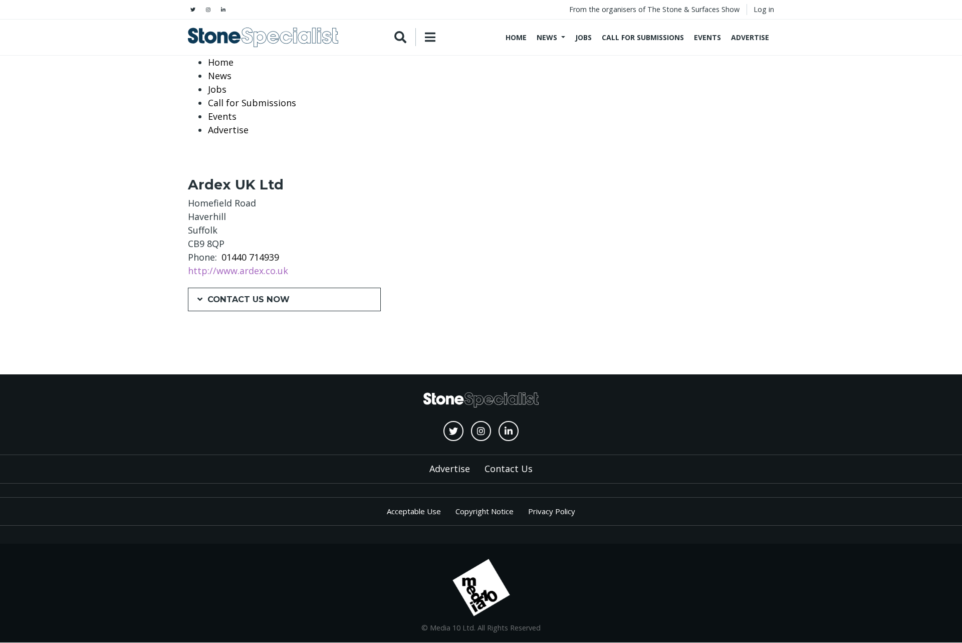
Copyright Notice (484, 511)
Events (707, 37)
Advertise (750, 37)
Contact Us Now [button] (248, 299)
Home (516, 37)
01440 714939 (250, 257)
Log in (764, 9)
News (547, 37)
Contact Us (509, 469)
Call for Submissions (643, 37)
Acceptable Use (414, 511)
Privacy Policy (551, 511)
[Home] (263, 37)
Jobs (583, 37)
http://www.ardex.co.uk (238, 271)
